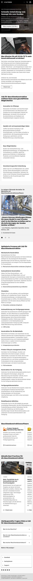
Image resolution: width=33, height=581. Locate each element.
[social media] (5, 570)
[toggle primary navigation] (2, 2)
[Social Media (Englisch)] (5, 570)
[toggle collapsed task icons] (24, 2)
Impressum (24, 578)
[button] (16, 529)
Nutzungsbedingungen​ (6, 577)
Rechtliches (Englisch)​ (17, 577)
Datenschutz (4, 575)
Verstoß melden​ (21, 575)
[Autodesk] (8, 2)
